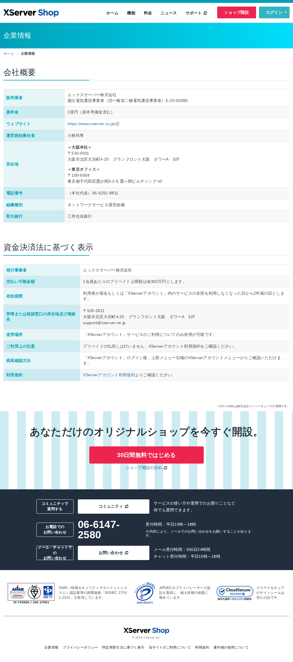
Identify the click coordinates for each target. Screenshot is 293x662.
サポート (194, 13)
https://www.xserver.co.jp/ (91, 123)
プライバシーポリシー (80, 647)
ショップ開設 (236, 12)
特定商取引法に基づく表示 (123, 647)
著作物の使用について (231, 647)
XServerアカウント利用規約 (109, 375)
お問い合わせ (111, 552)
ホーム (112, 13)
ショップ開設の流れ (143, 467)
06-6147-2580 (99, 530)
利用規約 (202, 647)
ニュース (169, 13)
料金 (148, 13)
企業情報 (51, 647)
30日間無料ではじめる (146, 455)
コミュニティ (111, 506)
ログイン (274, 12)
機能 (131, 13)
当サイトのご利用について (170, 647)
